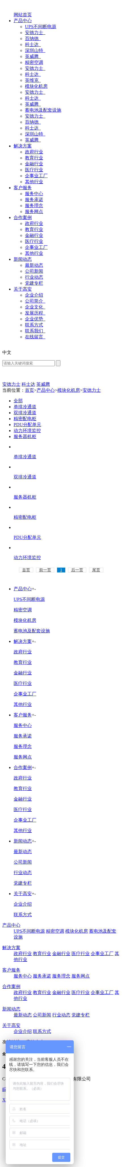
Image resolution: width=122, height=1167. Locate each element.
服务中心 (34, 193)
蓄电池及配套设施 (43, 110)
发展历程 (34, 312)
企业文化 (34, 307)
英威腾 (32, 56)
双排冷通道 (25, 412)
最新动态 (34, 265)
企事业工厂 (36, 175)
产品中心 (23, 20)
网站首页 (23, 14)
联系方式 (34, 324)
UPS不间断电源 (40, 26)
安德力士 (34, 32)
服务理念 (34, 205)
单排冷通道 (25, 406)
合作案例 (23, 217)
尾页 (96, 570)
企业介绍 (34, 295)
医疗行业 (34, 169)
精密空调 (34, 62)
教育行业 (34, 157)
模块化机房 (36, 86)
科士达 (32, 44)
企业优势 (34, 318)
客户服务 (23, 187)
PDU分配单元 (27, 424)
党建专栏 (34, 283)
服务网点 (34, 211)
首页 (29, 390)
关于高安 (23, 289)
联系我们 (34, 330)
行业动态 (34, 277)
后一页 (77, 570)
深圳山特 (34, 50)
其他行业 (34, 181)
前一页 (45, 570)
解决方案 (23, 145)
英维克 (32, 80)
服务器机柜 (25, 436)
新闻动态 (23, 259)
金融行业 (34, 163)
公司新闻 (34, 271)
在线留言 (34, 336)
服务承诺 (34, 199)
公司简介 (34, 301)
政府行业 (34, 151)
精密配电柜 (25, 418)
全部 (18, 400)
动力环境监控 (27, 430)
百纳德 (32, 38)
